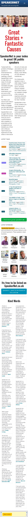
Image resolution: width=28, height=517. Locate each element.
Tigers (14, 204)
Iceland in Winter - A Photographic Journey (15, 209)
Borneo (22, 191)
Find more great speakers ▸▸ (14, 220)
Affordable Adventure (15, 153)
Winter (10, 213)
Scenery (22, 211)
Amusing (23, 175)
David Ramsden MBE (6, 480)
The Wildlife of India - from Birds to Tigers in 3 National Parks (17, 199)
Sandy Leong (5, 431)
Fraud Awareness (21, 150)
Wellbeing (19, 165)
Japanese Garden (13, 182)
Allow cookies (7, 514)
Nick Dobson (19, 335)
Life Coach (12, 165)
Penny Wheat (19, 403)
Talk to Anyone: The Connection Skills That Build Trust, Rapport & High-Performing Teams (17, 160)
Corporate (11, 167)
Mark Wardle (12, 181)
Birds (10, 204)
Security (23, 149)
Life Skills (4, 147)
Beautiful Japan (13, 179)
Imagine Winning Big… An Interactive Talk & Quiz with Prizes (17, 171)
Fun (15, 176)
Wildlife (11, 193)
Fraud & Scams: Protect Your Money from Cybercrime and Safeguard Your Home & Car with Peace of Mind (17, 145)
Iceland (15, 213)
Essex (14, 150)
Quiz (18, 176)
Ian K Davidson (13, 149)
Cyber (10, 150)
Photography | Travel (14, 184)
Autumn (21, 182)
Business (4, 162)
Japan (21, 181)
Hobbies (4, 173)
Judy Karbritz (5, 325)
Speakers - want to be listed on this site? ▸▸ (14, 291)
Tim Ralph (11, 155)
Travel (3, 154)
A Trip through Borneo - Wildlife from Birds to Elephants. (15, 188)
